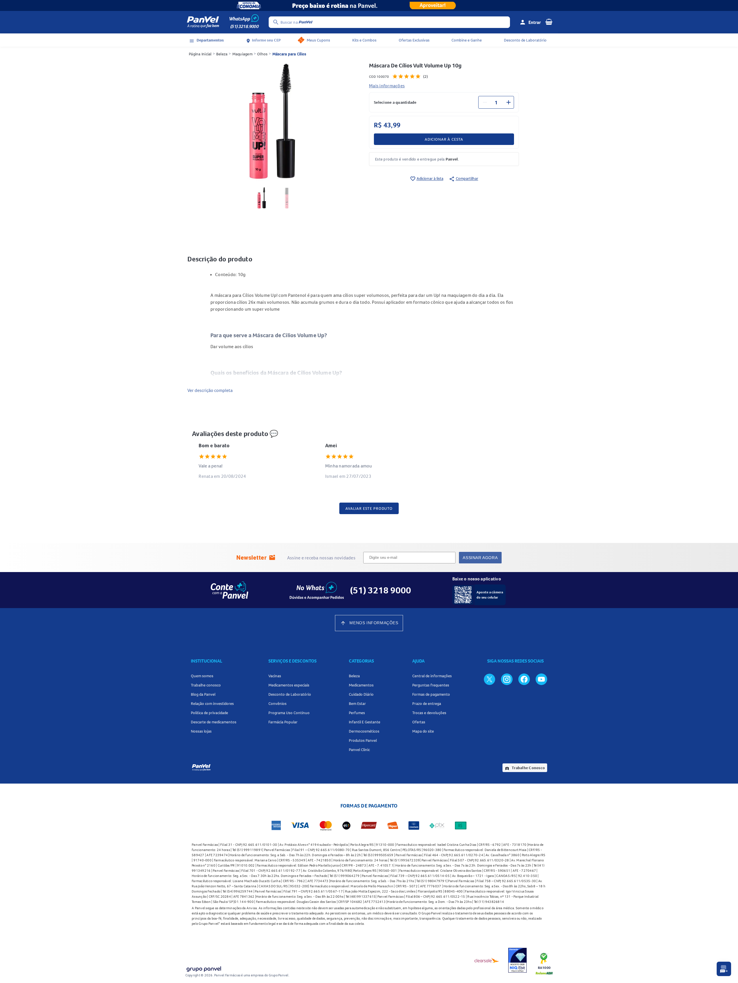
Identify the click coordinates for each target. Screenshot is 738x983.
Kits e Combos (364, 40)
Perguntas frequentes (430, 685)
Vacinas (274, 675)
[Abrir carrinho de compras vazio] (548, 21)
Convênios (277, 703)
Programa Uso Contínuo (289, 712)
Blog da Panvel (203, 694)
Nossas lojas (201, 731)
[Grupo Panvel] (203, 968)
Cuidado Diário (361, 694)
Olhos (262, 53)
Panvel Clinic (359, 749)
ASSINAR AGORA (480, 557)
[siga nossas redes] (489, 679)
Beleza (222, 53)
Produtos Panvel (363, 740)
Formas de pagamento (431, 694)
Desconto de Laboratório (525, 40)
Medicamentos (361, 685)
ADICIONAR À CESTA (444, 139)
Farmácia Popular (283, 721)
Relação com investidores (212, 703)
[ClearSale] (487, 960)
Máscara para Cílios (289, 53)
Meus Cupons (318, 40)
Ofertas (418, 721)
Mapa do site (423, 731)
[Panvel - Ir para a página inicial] (203, 22)
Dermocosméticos (364, 731)
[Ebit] (517, 960)
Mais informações (387, 85)
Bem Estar (357, 703)
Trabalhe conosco (206, 685)
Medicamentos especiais (288, 685)
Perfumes (357, 712)
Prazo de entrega (426, 703)
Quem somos (202, 675)
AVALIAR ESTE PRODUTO (369, 508)
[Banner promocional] (369, 5)
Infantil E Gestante (364, 721)
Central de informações (432, 675)
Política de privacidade (209, 712)
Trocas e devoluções (429, 712)
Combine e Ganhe (466, 40)
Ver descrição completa (210, 390)
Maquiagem (242, 53)
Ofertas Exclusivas (414, 40)
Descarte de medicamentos (213, 721)
